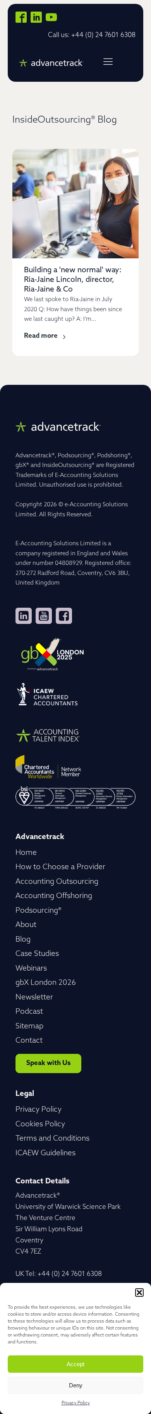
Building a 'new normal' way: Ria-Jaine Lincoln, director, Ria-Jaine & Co (73, 280)
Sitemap (29, 1026)
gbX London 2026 (45, 983)
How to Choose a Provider (60, 867)
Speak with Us (48, 1063)
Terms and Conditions (52, 1139)
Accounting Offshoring (53, 896)
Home (26, 853)
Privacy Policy (76, 1403)
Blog (23, 940)
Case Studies (37, 954)
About (25, 925)
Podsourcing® (38, 911)
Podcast (29, 1012)
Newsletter (34, 997)
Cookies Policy (40, 1124)
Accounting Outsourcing (56, 882)
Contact (29, 1041)
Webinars (31, 968)
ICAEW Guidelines (45, 1153)
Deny (75, 1385)
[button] (139, 1292)
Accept (75, 1364)
